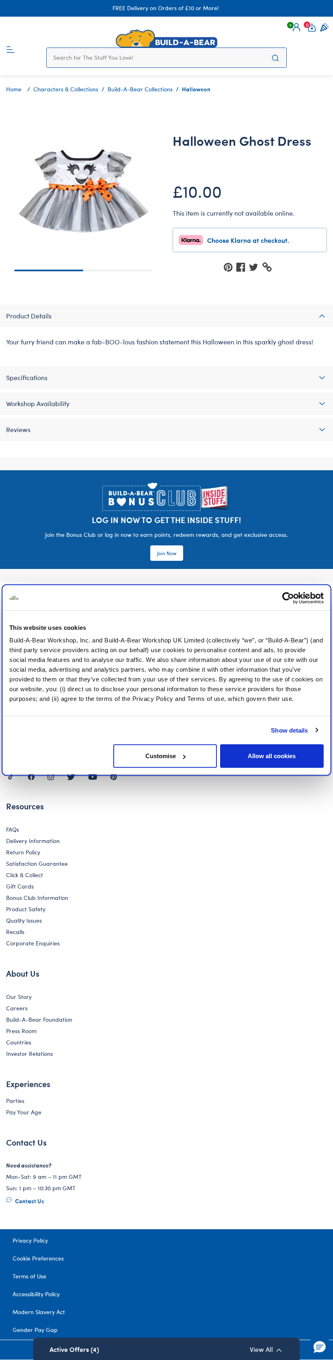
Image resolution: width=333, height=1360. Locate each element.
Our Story (19, 997)
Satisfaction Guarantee (37, 863)
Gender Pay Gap (35, 1330)
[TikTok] (10, 776)
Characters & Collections (65, 89)
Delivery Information (33, 841)
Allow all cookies (272, 755)
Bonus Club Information (37, 898)
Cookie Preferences (38, 1258)
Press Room (21, 1031)
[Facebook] (31, 776)
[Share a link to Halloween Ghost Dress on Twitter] (255, 266)
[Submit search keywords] (275, 58)
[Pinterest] (113, 776)
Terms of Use (29, 1276)
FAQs (12, 829)
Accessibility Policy (36, 1294)
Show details (289, 729)
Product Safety (25, 909)
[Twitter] (71, 776)
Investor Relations (29, 1053)
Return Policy (23, 852)
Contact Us (29, 1201)
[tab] (166, 316)
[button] (296, 27)
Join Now (166, 553)
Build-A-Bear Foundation (39, 1019)
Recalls (15, 932)
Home (14, 89)
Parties (15, 1101)
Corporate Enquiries (33, 943)
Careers (17, 1008)
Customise (160, 755)
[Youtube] (92, 776)
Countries (18, 1042)
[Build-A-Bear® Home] (166, 39)
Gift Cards (20, 886)
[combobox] (158, 57)
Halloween (196, 89)
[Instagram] (51, 776)
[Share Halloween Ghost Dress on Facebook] (242, 266)
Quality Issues (24, 920)
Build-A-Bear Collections (140, 89)
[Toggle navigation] (10, 49)
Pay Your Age (23, 1112)
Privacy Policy (30, 1240)
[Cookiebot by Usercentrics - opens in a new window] (288, 598)
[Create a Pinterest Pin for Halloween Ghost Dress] (230, 266)
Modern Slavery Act (39, 1312)
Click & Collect (24, 875)
